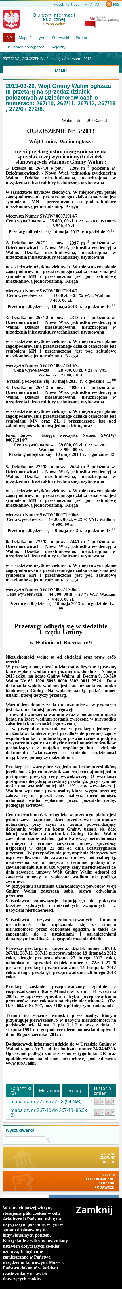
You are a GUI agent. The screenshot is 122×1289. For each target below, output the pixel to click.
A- (86, 5)
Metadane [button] (49, 1090)
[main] (61, 596)
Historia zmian (102, 1090)
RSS (115, 4)
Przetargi (53, 58)
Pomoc (82, 37)
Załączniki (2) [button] (20, 1090)
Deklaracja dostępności (25, 46)
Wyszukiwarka (20, 1130)
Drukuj (73, 1090)
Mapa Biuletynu (32, 37)
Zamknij (94, 1209)
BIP (9, 37)
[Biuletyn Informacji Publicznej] (102, 26)
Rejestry (59, 46)
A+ (97, 4)
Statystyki (60, 37)
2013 (87, 58)
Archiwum (72, 58)
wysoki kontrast (66, 4)
